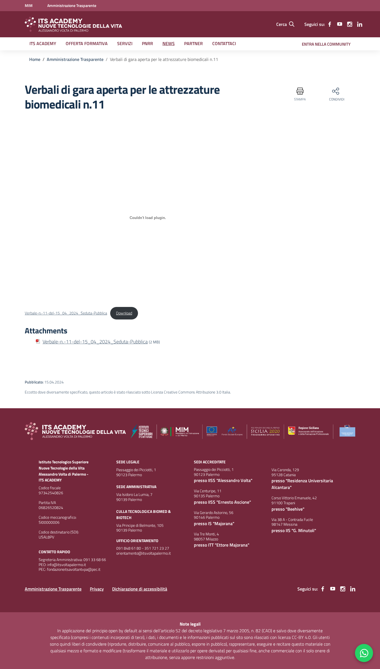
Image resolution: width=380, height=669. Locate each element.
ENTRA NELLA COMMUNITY (326, 44)
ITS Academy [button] (42, 43)
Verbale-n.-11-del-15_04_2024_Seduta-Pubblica (66, 313)
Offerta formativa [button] (87, 43)
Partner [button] (193, 43)
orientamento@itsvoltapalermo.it (143, 553)
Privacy (97, 589)
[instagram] (349, 24)
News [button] (168, 43)
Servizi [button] (124, 43)
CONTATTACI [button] (224, 43)
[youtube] (339, 24)
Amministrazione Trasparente (53, 589)
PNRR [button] (147, 43)
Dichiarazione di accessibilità (139, 589)
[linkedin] (359, 24)
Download (124, 313)
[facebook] (329, 24)
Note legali (190, 624)
